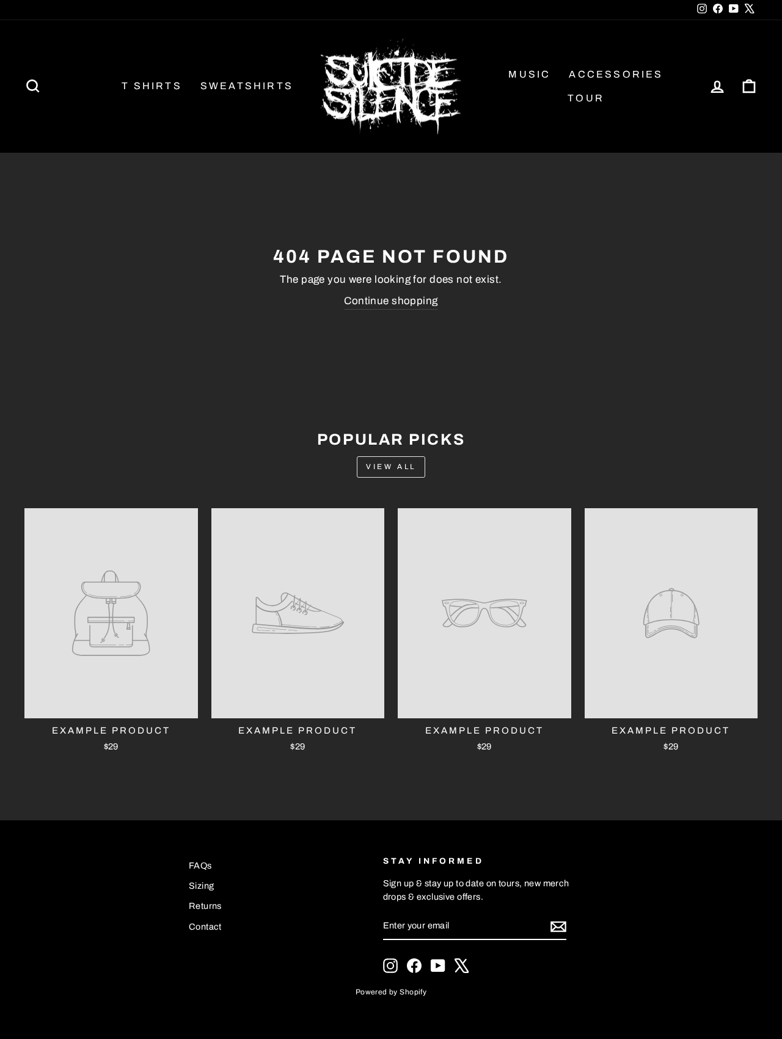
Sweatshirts (246, 86)
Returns (205, 906)
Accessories (616, 74)
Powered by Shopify (391, 992)
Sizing (201, 886)
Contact (205, 926)
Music (529, 74)
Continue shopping (390, 301)
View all (391, 466)
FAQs (200, 865)
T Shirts (152, 86)
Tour (586, 98)
